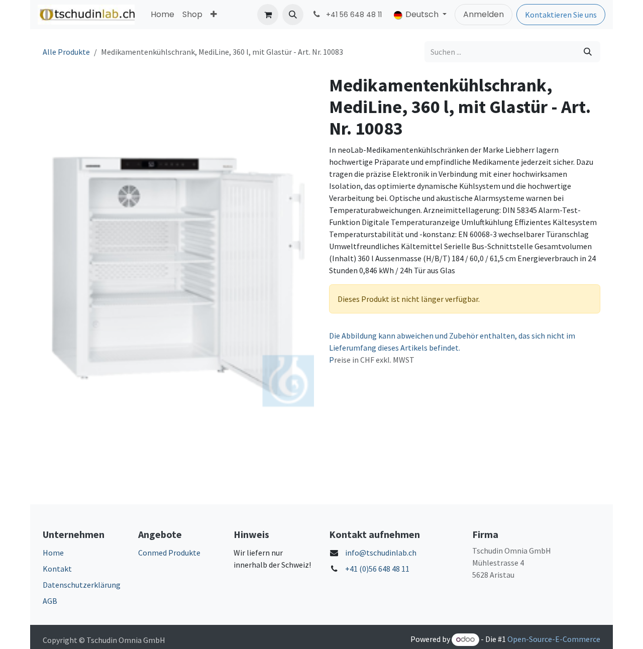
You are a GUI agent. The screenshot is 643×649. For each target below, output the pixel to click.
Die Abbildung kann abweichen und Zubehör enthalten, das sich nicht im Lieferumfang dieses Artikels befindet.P (452, 348)
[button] (292, 14)
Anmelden (483, 14)
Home (53, 553)
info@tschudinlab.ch (380, 553)
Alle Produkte (66, 52)
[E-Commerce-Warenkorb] (267, 14)
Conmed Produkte (169, 553)
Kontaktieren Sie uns (561, 15)
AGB (50, 601)
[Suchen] (587, 51)
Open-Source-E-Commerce (553, 639)
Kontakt (57, 569)
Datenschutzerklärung (82, 585)
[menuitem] (162, 15)
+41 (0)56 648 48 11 (377, 569)
